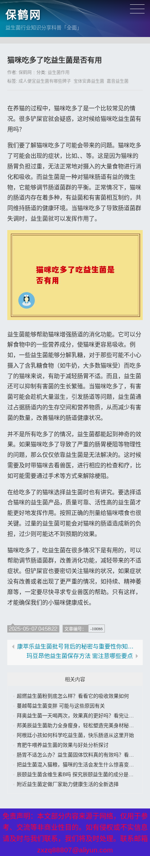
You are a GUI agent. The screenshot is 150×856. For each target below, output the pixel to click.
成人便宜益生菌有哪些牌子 (45, 81)
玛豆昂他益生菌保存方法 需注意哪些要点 (80, 656)
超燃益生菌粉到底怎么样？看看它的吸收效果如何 (73, 696)
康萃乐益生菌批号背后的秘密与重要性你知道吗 (78, 647)
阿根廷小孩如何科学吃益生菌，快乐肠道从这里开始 (75, 735)
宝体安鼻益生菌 (89, 81)
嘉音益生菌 (118, 81)
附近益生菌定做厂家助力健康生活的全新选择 (68, 784)
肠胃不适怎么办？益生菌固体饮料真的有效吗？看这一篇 (80, 755)
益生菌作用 (59, 72)
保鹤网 (23, 15)
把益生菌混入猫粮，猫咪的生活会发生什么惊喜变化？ (78, 764)
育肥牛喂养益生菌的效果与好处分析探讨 (62, 745)
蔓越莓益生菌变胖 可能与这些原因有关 (61, 706)
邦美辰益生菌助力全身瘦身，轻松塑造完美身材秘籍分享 (80, 725)
